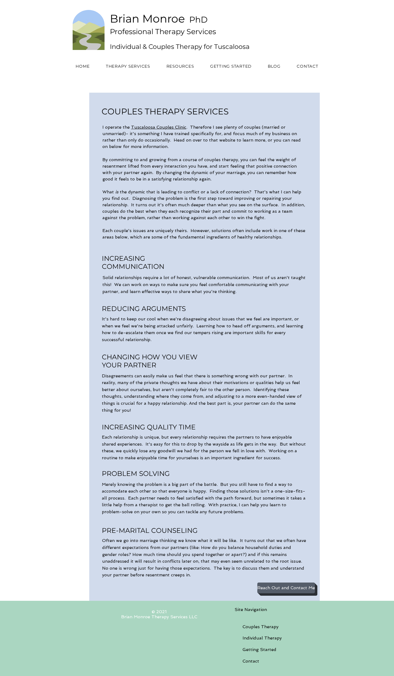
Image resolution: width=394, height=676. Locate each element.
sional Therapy (158, 31)
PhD (197, 20)
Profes (121, 31)
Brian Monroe (147, 18)
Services (200, 31)
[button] (128, 66)
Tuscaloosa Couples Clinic (158, 127)
